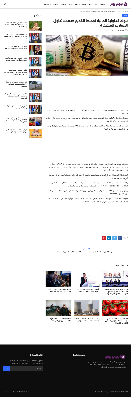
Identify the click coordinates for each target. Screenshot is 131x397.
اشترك (6, 368)
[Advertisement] (87, 92)
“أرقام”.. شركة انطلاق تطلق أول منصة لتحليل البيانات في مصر (88, 290)
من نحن (5, 391)
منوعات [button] (55, 4)
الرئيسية (102, 4)
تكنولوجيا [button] (63, 4)
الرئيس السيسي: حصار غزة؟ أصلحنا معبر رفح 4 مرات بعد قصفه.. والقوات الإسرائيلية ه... (15, 24)
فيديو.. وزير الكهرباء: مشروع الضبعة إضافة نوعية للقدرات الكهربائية (86, 320)
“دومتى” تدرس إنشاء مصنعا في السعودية (71, 252)
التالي (84, 248)
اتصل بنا (12, 391)
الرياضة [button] (77, 4)
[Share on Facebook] (120, 238)
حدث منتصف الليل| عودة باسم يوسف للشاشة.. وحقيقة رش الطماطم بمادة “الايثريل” (15, 120)
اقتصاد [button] (71, 4)
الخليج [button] (90, 4)
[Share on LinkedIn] (109, 238)
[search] (5, 4)
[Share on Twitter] (114, 238)
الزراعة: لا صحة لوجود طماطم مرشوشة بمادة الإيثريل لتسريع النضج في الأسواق (116, 321)
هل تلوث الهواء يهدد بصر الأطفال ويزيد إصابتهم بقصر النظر (16, 131)
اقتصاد (119, 11)
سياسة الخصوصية (23, 391)
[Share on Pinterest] (104, 238)
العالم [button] (84, 4)
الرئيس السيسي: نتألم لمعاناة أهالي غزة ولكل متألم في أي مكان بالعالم (16, 59)
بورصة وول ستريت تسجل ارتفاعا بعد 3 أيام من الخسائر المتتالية (59, 290)
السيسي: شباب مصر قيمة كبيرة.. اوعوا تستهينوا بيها (16, 107)
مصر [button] (95, 4)
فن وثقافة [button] (47, 4)
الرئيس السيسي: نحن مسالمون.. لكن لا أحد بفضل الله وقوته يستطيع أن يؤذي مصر (15, 96)
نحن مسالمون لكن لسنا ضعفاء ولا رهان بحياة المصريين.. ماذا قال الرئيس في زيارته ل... (15, 36)
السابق (89, 248)
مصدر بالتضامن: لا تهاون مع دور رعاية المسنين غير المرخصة (59, 320)
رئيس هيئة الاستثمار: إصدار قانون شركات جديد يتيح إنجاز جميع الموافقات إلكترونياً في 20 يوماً (116, 291)
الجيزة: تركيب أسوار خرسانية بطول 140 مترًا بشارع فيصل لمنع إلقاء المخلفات (16, 84)
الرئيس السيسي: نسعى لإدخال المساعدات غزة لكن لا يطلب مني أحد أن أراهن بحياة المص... (15, 72)
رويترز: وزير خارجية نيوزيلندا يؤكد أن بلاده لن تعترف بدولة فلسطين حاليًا (16, 47)
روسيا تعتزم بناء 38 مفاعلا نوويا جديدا (100, 252)
